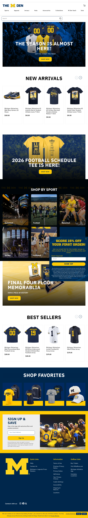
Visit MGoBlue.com (77, 466)
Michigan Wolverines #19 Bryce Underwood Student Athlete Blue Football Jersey (32, 350)
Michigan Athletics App (77, 470)
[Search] (60, 18)
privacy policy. (75, 278)
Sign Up (21, 438)
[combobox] (32, 18)
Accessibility (57, 485)
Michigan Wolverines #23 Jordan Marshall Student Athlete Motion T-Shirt (53, 111)
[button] (84, 6)
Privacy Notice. (55, 516)
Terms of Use (57, 463)
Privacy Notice (58, 471)
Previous (76, 77)
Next (80, 77)
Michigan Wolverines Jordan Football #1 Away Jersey (53, 349)
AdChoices (56, 474)
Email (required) (57, 256)
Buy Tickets (74, 463)
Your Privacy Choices (57, 478)
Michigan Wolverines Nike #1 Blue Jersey (74, 348)
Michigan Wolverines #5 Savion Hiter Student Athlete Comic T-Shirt (75, 110)
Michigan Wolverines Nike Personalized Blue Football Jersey (12, 349)
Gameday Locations (74, 475)
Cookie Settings (58, 482)
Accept (79, 513)
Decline (84, 513)
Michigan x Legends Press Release (38, 470)
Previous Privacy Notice (58, 467)
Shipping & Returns (56, 489)
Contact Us (33, 466)
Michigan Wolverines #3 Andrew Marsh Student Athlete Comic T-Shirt (33, 110)
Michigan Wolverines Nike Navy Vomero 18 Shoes (11, 110)
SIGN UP (68, 264)
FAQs (31, 463)
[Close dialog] (86, 239)
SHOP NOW (45, 59)
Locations (56, 493)
